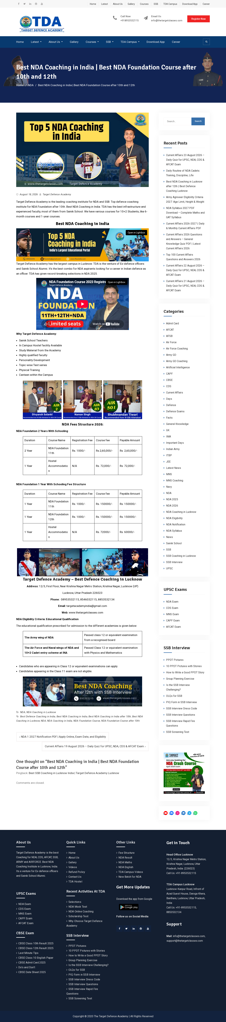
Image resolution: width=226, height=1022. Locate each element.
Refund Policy (76, 872)
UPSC (169, 568)
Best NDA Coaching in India (72, 716)
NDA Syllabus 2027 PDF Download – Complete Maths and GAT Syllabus (185, 212)
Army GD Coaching (176, 361)
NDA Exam (172, 601)
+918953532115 (129, 20)
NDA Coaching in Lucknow (41, 712)
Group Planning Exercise (180, 678)
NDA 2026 (172, 505)
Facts (169, 417)
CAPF (169, 373)
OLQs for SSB (174, 695)
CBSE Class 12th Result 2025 (35, 948)
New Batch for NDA (129, 876)
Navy (169, 486)
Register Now (198, 18)
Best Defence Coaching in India (37, 716)
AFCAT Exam (173, 626)
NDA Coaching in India (59, 720)
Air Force (171, 342)
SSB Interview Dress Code (181, 708)
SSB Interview (174, 562)
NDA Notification (175, 524)
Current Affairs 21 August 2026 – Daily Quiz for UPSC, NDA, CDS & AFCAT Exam (185, 286)
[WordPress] (141, 928)
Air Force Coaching (177, 348)
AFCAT (170, 329)
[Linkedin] (134, 928)
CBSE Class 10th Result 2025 (35, 943)
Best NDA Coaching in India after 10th (110, 716)
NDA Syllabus (174, 530)
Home (93, 4)
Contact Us (74, 876)
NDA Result (125, 857)
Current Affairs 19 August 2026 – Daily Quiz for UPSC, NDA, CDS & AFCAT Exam (94, 746)
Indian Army (173, 449)
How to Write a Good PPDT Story (185, 672)
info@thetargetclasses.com (166, 20)
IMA (168, 436)
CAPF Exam (173, 620)
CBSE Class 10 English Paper (35, 957)
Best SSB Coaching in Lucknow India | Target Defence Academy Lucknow (74, 773)
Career (206, 4)
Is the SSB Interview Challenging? (88, 965)
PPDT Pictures (174, 659)
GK (167, 430)
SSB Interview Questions (180, 714)
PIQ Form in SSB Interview (181, 702)
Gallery (131, 4)
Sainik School (174, 543)
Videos (72, 867)
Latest (104, 4)
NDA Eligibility (174, 518)
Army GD (171, 354)
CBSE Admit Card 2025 (31, 962)
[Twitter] (126, 928)
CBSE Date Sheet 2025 (32, 972)
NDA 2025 (172, 499)
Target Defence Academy (57, 194)
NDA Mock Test (77, 906)
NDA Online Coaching (81, 911)
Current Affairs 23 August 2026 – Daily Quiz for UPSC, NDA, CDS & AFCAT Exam (185, 160)
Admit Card (172, 323)
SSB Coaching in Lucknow (181, 555)
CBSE (169, 380)
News (169, 537)
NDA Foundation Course (86, 720)
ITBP (169, 455)
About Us (118, 4)
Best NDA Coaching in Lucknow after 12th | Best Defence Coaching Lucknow (184, 186)
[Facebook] (119, 928)
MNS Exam (172, 614)
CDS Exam (172, 608)
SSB (156, 4)
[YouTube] (148, 928)
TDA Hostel (75, 881)
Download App (190, 4)
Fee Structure (126, 852)
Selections (74, 901)
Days (169, 398)
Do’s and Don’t (26, 967)
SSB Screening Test (177, 732)
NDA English (125, 867)
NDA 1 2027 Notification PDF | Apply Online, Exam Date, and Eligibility (63, 736)
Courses (144, 4)
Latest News (173, 468)
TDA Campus (170, 4)
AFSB (169, 336)
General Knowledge (177, 424)
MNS (169, 474)
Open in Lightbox (136, 232)
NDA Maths (125, 862)
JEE (168, 461)
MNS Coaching (174, 480)
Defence (171, 405)
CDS (168, 386)
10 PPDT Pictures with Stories (184, 666)
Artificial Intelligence (178, 367)
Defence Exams (175, 411)
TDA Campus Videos (130, 872)
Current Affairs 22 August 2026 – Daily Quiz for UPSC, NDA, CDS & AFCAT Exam (185, 270)
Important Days (175, 442)
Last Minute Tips (28, 953)
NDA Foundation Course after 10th (120, 720)
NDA (22, 712)
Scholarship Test (78, 916)
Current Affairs (174, 392)
